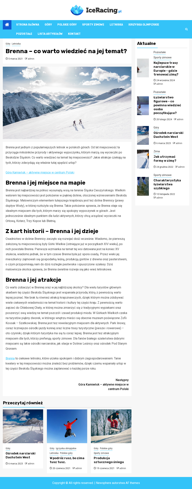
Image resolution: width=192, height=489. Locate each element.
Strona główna (27, 24)
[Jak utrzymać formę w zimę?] (143, 159)
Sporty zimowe (93, 24)
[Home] (7, 25)
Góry (48, 24)
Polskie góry (67, 24)
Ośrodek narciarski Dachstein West (20, 455)
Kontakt (74, 33)
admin (31, 58)
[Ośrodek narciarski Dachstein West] (23, 426)
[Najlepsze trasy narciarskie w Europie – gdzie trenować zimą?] (143, 68)
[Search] (186, 29)
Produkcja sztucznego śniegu (109, 460)
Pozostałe (24, 33)
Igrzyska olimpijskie (143, 24)
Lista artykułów (50, 33)
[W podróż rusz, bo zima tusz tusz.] (67, 426)
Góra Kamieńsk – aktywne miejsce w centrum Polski (40, 172)
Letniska (116, 24)
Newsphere (103, 483)
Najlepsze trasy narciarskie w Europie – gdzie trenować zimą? (166, 68)
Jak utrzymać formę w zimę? (165, 158)
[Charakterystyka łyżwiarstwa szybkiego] (143, 186)
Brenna (10, 358)
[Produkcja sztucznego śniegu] (111, 426)
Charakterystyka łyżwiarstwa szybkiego (167, 184)
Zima (157, 151)
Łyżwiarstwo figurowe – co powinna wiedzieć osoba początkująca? (167, 105)
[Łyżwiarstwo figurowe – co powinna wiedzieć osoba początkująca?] (143, 105)
